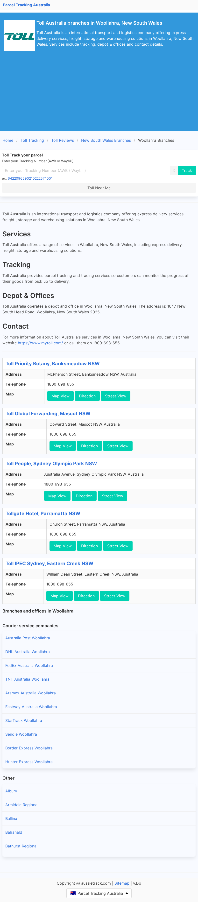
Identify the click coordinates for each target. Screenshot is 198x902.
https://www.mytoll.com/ (40, 342)
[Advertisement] (99, 95)
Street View (115, 396)
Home (7, 140)
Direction (87, 396)
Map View (60, 396)
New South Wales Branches (106, 140)
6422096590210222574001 (30, 178)
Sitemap (121, 883)
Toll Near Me (99, 187)
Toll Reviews (62, 140)
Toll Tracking (32, 140)
